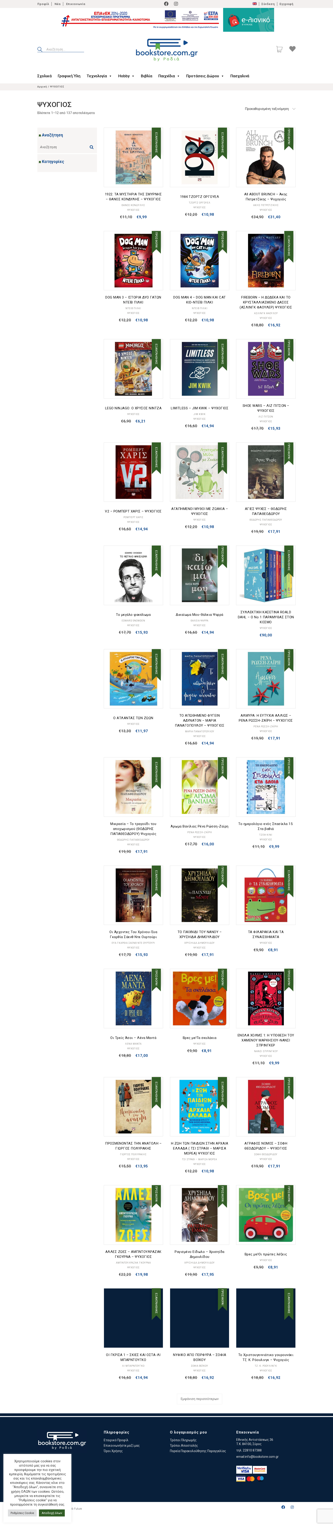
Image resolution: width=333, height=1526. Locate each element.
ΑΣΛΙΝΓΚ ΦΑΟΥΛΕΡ (266, 313)
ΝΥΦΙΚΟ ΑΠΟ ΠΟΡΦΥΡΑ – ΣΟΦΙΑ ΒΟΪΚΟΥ (199, 1357)
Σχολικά (44, 76)
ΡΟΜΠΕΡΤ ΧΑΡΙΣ (133, 517)
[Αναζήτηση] (92, 146)
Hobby (124, 76)
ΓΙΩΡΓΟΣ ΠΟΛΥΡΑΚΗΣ (133, 1154)
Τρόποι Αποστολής (184, 1445)
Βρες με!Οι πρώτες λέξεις (266, 1254)
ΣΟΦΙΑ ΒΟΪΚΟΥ (199, 1366)
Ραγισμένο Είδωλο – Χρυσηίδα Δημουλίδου (199, 1254)
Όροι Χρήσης (113, 1451)
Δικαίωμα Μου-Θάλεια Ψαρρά (199, 615)
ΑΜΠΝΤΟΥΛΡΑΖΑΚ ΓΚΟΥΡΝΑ (133, 1263)
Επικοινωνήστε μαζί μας (122, 1445)
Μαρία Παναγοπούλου (199, 731)
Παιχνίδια (166, 76)
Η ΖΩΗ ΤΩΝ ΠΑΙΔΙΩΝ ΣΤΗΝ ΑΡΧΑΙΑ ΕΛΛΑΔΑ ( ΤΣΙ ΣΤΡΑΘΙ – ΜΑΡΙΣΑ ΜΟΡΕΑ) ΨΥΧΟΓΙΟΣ (199, 1148)
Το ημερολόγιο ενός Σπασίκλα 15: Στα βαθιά (265, 826)
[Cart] (279, 50)
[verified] (244, 1470)
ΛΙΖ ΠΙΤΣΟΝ (265, 416)
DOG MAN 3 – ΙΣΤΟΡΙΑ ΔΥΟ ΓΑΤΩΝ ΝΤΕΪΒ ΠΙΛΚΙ (133, 299)
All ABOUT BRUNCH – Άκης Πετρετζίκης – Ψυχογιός (265, 196)
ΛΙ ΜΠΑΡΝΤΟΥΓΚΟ (133, 1366)
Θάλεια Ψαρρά (199, 620)
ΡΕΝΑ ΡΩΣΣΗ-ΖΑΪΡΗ (265, 726)
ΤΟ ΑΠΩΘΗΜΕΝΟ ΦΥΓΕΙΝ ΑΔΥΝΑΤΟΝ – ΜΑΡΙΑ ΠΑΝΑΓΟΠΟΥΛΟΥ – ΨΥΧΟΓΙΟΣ (199, 720)
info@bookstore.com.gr (262, 1456)
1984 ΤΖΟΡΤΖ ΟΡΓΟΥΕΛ (199, 197)
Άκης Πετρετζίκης (266, 205)
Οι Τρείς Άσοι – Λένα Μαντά (133, 1038)
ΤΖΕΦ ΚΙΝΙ (265, 835)
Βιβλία (146, 76)
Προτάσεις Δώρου (202, 76)
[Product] (133, 157)
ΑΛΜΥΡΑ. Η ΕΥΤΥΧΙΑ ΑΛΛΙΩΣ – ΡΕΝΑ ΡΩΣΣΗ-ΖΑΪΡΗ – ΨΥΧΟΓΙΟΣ (266, 718)
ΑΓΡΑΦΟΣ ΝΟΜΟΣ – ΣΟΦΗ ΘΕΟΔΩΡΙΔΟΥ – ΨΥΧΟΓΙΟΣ (265, 1145)
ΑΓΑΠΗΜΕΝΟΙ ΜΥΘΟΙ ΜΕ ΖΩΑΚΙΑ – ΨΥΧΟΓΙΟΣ (199, 511)
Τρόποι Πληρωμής (183, 1440)
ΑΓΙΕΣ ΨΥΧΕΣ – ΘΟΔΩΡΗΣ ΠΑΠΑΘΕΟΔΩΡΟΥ (266, 511)
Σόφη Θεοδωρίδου (266, 1154)
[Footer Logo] (62, 1441)
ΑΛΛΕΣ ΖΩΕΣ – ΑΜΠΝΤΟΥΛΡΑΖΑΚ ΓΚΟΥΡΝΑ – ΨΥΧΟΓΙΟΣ (133, 1254)
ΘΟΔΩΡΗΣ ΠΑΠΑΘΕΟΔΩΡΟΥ (266, 520)
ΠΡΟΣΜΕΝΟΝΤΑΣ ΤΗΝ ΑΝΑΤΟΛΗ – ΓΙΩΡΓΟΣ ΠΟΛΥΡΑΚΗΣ (133, 1145)
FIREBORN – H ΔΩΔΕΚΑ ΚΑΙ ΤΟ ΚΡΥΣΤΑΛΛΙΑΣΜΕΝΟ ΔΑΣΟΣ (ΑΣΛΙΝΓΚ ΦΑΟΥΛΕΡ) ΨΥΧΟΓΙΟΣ (266, 302)
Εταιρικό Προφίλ (116, 1440)
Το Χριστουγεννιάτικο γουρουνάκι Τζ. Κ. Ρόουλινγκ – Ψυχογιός (266, 1357)
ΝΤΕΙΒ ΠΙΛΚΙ (133, 308)
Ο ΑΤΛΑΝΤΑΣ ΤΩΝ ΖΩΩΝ (133, 718)
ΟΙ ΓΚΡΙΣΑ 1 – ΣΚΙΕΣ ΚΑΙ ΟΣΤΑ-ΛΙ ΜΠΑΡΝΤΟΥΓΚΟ (133, 1357)
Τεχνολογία (97, 76)
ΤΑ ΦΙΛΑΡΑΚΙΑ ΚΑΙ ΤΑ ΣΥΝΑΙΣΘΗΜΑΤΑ (266, 934)
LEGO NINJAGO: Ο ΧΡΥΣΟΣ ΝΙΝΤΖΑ (133, 408)
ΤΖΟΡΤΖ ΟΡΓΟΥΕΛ (199, 202)
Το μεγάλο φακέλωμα (133, 615)
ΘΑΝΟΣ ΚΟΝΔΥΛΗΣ (133, 205)
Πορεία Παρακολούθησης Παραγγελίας (198, 1451)
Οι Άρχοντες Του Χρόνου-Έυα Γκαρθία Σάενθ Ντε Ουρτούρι (133, 934)
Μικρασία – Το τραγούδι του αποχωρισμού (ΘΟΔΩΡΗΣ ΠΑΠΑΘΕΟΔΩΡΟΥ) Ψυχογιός (133, 829)
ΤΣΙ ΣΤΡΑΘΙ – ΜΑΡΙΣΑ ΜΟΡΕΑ (199, 1159)
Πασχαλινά (239, 76)
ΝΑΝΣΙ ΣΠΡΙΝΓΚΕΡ (266, 1051)
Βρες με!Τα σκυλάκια (200, 1038)
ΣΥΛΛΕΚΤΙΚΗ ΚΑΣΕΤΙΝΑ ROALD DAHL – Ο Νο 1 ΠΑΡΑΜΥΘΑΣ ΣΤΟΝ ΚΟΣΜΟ (266, 617)
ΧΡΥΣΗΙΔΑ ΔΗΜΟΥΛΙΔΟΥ (199, 943)
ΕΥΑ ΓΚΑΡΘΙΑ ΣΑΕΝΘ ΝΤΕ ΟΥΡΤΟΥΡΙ (133, 943)
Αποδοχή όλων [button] (52, 1513)
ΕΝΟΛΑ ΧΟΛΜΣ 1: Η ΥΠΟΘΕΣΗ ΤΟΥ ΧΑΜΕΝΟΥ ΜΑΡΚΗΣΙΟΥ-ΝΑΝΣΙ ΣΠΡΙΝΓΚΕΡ (266, 1040)
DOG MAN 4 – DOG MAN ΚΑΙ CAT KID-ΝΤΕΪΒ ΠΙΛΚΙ (199, 299)
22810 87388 (252, 1450)
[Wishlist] (292, 49)
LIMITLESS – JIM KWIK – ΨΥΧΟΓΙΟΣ (200, 408)
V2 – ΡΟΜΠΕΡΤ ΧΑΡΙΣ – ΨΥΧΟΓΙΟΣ (133, 511)
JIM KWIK (199, 414)
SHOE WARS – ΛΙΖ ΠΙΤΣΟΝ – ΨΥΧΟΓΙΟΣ (266, 408)
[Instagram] (176, 4)
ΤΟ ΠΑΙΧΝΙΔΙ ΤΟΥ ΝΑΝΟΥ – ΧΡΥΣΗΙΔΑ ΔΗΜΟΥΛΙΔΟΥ (200, 934)
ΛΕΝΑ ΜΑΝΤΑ (133, 1044)
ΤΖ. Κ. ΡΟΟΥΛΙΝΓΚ (266, 1366)
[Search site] (39, 50)
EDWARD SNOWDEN (133, 620)
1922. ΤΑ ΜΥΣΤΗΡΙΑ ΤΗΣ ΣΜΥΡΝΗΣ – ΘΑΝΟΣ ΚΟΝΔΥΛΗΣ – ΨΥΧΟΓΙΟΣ (133, 196)
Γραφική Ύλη (69, 76)
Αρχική (42, 86)
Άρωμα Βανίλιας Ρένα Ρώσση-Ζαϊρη (200, 826)
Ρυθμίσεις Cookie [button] (22, 1513)
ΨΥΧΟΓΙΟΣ (133, 210)
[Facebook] (166, 4)
